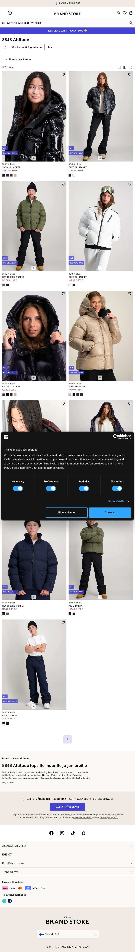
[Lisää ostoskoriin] (33, 158)
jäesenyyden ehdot (82, 818)
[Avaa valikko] (4, 13)
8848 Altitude (21, 758)
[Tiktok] (73, 833)
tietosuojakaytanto (109, 818)
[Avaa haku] (119, 13)
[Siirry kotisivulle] (67, 13)
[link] (67, 13)
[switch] (51, 488)
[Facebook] (51, 833)
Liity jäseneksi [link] (67, 806)
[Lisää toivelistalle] (63, 74)
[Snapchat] (83, 833)
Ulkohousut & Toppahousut (27, 47)
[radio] (119, 67)
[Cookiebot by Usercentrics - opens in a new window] (115, 436)
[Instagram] (62, 833)
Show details (116, 501)
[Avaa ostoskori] (131, 12)
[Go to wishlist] (125, 13)
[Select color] (3, 175)
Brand (5, 758)
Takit (50, 47)
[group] (125, 67)
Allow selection (66, 512)
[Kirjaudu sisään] (10, 13)
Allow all (110, 512)
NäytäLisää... (8, 783)
